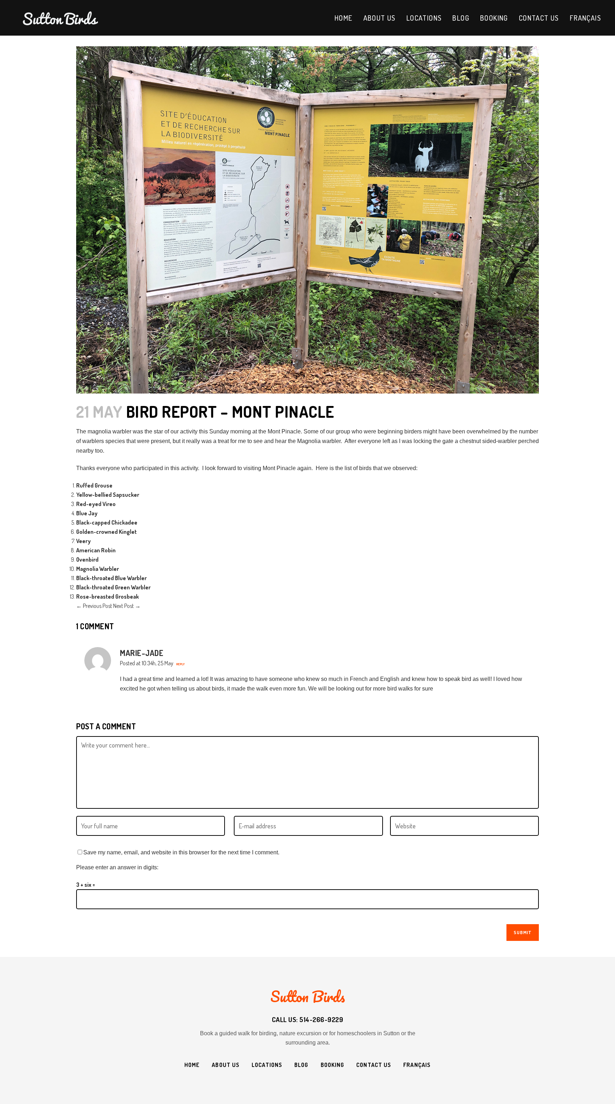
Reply (180, 664)
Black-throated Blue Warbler (111, 578)
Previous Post (94, 605)
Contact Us (373, 1064)
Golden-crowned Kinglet (106, 531)
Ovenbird (87, 559)
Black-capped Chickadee (106, 522)
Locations (267, 1064)
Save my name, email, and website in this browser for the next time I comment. (181, 852)
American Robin (96, 550)
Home (192, 1064)
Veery (83, 541)
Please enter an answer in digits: (117, 867)
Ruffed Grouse (94, 485)
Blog (301, 1064)
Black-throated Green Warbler (113, 587)
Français (417, 1064)
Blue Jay (87, 513)
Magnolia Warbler (97, 568)
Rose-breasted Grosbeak (107, 596)
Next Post (127, 605)
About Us (226, 1064)
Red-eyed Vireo (96, 503)
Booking (333, 1064)
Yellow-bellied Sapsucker (107, 494)
